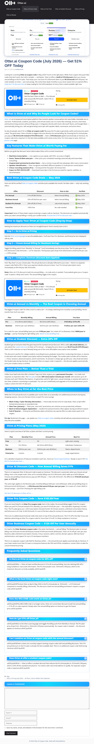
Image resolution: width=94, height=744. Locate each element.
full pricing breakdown (62, 459)
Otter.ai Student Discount (63, 9)
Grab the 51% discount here (15, 84)
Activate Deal (72, 100)
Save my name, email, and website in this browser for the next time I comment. (35, 728)
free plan (31, 377)
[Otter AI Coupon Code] (15, 3)
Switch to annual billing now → (50, 334)
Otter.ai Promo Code (30, 9)
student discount (21, 347)
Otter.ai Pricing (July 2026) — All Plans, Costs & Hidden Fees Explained (28, 678)
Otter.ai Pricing (79, 9)
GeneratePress (60, 741)
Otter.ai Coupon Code (13, 9)
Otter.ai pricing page (18, 236)
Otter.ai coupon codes (30, 183)
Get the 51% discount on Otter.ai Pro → (19, 493)
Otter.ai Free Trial (45, 9)
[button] (86, 21)
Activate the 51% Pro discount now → (60, 215)
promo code (9, 140)
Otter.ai (7, 119)
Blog (8, 676)
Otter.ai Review (11, 15)
